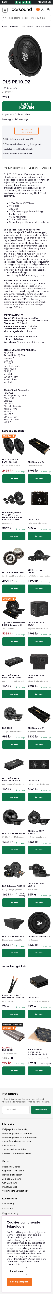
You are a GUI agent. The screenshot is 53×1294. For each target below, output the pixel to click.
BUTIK (5, 2)
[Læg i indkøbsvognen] (26, 106)
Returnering (8, 1204)
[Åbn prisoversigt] (12, 1058)
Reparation (7, 1209)
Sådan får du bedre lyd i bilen (16, 1142)
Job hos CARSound (11, 1179)
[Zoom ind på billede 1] (26, 55)
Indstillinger (16, 1271)
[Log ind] (42, 9)
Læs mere (14, 478)
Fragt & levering (10, 1214)
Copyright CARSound (13, 1171)
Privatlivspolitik (9, 1187)
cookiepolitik (13, 1264)
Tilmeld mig (41, 1110)
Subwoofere (27, 27)
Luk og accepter (19, 1282)
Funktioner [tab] (34, 168)
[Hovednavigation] (5, 10)
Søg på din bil (9, 1146)
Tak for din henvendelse (14, 1150)
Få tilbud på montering (26, 130)
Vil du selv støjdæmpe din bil (16, 1154)
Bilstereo (14, 27)
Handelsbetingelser (12, 1175)
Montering (44, 2)
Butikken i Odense (11, 1167)
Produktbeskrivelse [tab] (14, 168)
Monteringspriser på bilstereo (17, 1134)
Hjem (4, 27)
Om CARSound (10, 1183)
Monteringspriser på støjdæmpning (19, 1138)
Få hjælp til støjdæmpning (15, 1130)
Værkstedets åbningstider (15, 1191)
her (30, 154)
